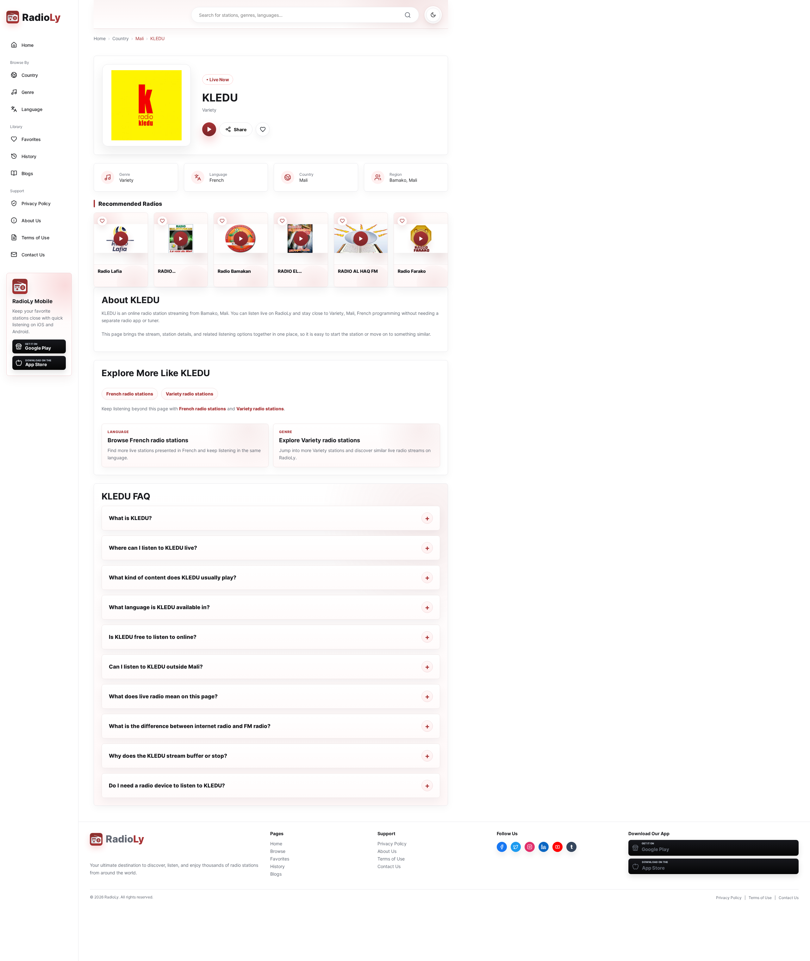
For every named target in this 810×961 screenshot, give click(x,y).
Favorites (279, 858)
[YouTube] (557, 847)
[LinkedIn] (544, 847)
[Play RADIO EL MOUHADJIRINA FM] (301, 238)
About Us (386, 851)
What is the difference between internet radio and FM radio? (190, 726)
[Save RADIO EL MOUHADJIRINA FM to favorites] (282, 221)
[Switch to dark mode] (433, 15)
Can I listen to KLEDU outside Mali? (156, 667)
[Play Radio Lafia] (121, 238)
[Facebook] (502, 847)
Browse (277, 851)
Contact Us (389, 866)
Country (120, 38)
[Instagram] (530, 847)
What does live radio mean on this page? (163, 696)
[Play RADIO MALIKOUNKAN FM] (180, 238)
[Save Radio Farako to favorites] (402, 221)
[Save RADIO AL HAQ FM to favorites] (342, 221)
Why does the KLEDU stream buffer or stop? (168, 756)
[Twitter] (516, 847)
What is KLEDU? (130, 518)
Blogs (276, 874)
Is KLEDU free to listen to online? (152, 637)
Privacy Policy (392, 843)
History (277, 866)
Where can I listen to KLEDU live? (153, 548)
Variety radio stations (189, 393)
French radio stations (129, 393)
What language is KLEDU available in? (159, 607)
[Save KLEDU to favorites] (263, 129)
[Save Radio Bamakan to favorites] (222, 221)
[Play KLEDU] (209, 129)
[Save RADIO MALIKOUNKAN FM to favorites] (162, 221)
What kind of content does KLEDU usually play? (172, 577)
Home (100, 38)
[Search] (407, 14)
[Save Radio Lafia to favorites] (102, 221)
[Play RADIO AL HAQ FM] (360, 238)
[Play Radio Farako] (421, 238)
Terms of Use (391, 858)
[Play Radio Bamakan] (241, 238)
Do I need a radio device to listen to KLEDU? (167, 785)
